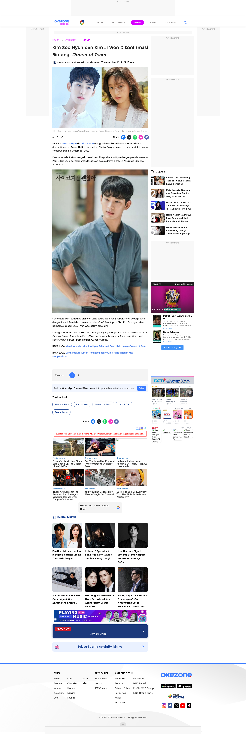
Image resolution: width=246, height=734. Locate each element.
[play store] (168, 686)
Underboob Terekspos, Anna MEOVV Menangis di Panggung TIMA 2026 (178, 206)
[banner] (100, 621)
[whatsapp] (135, 137)
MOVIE (86, 40)
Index (84, 683)
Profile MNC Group (143, 688)
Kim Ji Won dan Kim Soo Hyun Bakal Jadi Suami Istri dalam (106, 346)
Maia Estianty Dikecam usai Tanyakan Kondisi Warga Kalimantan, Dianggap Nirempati (178, 193)
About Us (120, 679)
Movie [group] (137, 23)
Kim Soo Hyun (69, 144)
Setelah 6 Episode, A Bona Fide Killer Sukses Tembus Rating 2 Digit (98, 555)
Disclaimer (138, 679)
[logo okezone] (176, 675)
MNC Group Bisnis (143, 693)
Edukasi (71, 698)
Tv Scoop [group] (170, 23)
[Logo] (82, 22)
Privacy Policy (122, 688)
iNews (98, 683)
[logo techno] (62, 22)
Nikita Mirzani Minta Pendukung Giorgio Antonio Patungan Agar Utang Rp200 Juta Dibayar (178, 231)
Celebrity (59, 693)
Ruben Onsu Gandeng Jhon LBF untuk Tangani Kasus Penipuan (178, 181)
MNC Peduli (139, 683)
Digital (84, 679)
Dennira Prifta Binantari (70, 62)
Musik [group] (153, 23)
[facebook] (170, 705)
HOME (55, 40)
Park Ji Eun (124, 404)
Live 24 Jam (98, 633)
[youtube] (182, 705)
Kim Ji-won (82, 404)
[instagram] (163, 705)
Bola (56, 698)
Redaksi (119, 683)
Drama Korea (61, 412)
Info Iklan (120, 703)
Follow (141, 388)
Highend (71, 688)
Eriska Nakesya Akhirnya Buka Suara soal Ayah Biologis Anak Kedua (178, 218)
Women (58, 688)
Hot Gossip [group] (118, 23)
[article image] (158, 180)
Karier (118, 698)
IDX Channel (101, 688)
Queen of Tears (103, 404)
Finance (58, 683)
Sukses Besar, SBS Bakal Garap (66, 599)
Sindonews (101, 679)
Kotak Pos (120, 693)
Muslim (71, 693)
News (57, 679)
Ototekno (72, 683)
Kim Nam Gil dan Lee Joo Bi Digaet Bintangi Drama (66, 555)
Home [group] (100, 23)
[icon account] (54, 62)
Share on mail (141, 137)
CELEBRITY (70, 40)
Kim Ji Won (88, 144)
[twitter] (176, 705)
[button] (176, 22)
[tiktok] (189, 705)
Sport (70, 679)
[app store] (184, 686)
